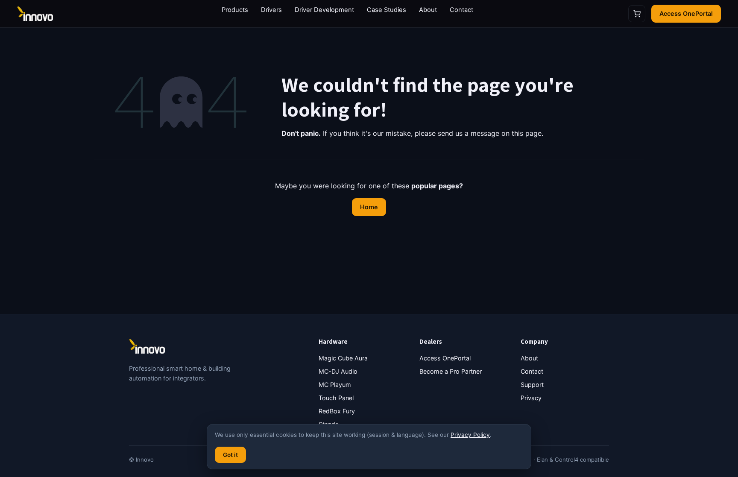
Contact (461, 10)
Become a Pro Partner (450, 371)
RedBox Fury (337, 411)
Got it (230, 454)
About (428, 10)
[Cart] (636, 13)
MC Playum (335, 384)
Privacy (531, 397)
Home (369, 207)
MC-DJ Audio (338, 371)
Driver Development (324, 10)
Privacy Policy (470, 434)
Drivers (271, 10)
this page (527, 133)
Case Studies (386, 10)
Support (532, 384)
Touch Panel (336, 397)
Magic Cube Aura (343, 358)
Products (235, 10)
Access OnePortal (686, 13)
